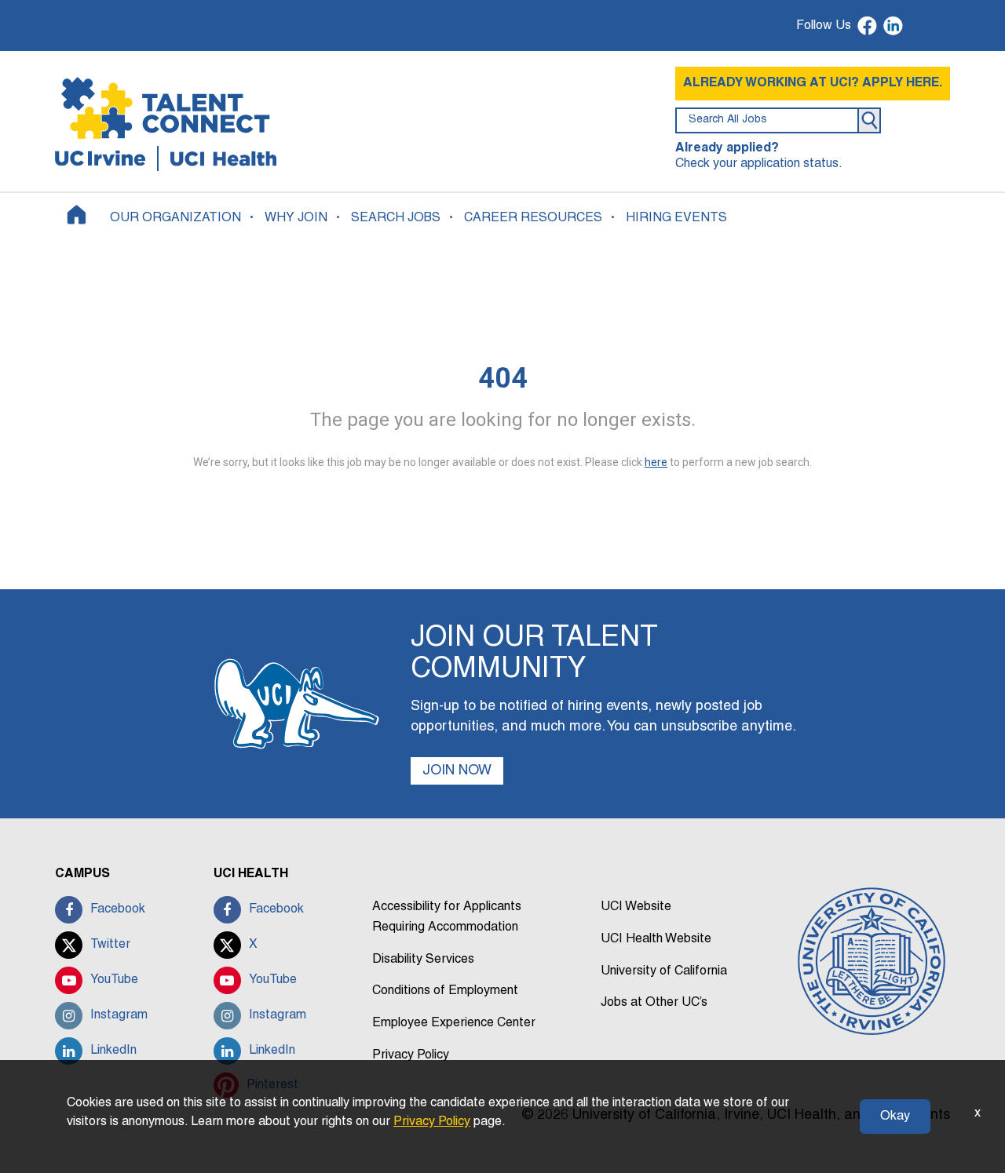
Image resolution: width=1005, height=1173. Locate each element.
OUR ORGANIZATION (175, 218)
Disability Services (423, 959)
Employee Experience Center (453, 1023)
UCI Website (636, 907)
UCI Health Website (656, 939)
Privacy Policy (410, 1055)
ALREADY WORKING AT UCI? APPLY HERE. (812, 83)
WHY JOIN (296, 218)
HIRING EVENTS (676, 218)
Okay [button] (895, 1116)
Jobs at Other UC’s (654, 1002)
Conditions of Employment (445, 990)
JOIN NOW (457, 771)
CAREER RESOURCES (533, 218)
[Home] (76, 214)
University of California (664, 971)
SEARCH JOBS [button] (395, 218)
